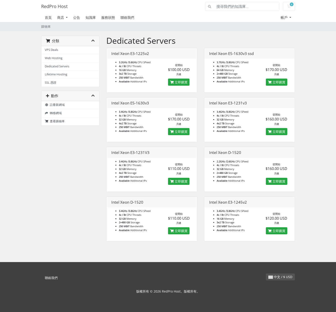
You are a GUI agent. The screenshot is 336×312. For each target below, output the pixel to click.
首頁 (48, 17)
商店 (61, 17)
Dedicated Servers (57, 66)
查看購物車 (56, 121)
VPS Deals (51, 50)
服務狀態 (108, 17)
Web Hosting (53, 58)
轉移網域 (55, 113)
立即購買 (180, 82)
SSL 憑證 (50, 83)
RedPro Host (54, 6)
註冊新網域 (56, 105)
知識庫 (90, 17)
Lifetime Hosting (56, 74)
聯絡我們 (127, 17)
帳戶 (284, 17)
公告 (76, 17)
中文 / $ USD (282, 277)
